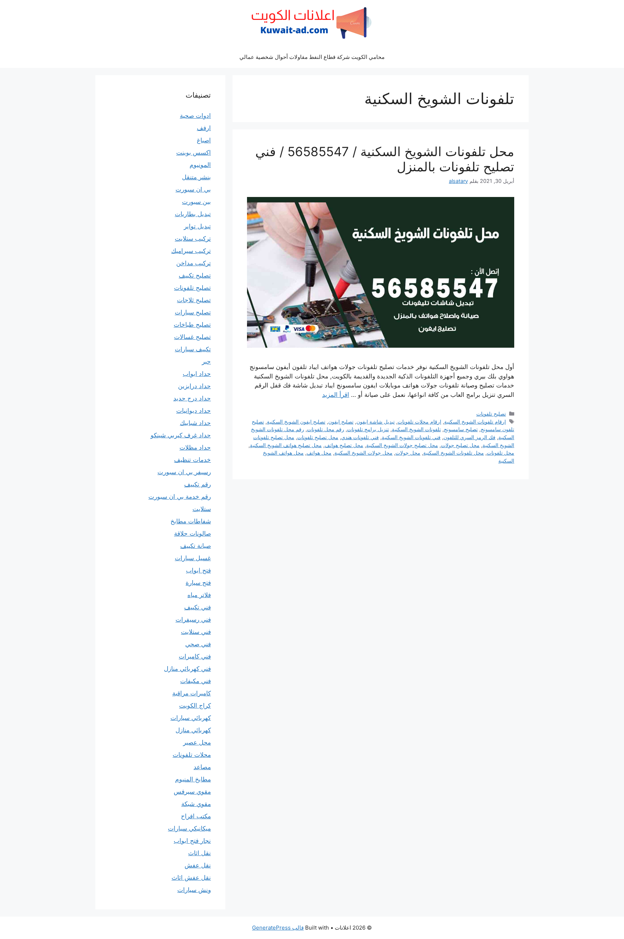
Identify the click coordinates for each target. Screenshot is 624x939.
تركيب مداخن (193, 263)
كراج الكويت (195, 705)
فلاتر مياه (199, 595)
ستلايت (201, 509)
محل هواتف (319, 453)
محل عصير (197, 742)
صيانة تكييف (195, 545)
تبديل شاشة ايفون (375, 422)
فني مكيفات (195, 681)
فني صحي (198, 644)
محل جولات (407, 453)
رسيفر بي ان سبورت (184, 472)
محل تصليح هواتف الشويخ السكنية (286, 445)
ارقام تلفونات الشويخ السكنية (475, 422)
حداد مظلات (195, 447)
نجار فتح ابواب (192, 840)
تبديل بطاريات (193, 214)
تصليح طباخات (192, 324)
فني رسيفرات (193, 619)
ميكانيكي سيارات (189, 828)
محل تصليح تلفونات (317, 437)
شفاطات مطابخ (190, 521)
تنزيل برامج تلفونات (368, 429)
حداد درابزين (194, 386)
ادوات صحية (195, 115)
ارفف (204, 128)
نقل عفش (198, 865)
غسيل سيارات (193, 558)
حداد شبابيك (195, 422)
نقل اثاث (199, 853)
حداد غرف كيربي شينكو (181, 435)
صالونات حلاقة (192, 533)
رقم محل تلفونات (325, 429)
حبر (206, 361)
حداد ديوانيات (193, 410)
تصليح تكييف (195, 275)
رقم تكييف (197, 484)
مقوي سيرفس (192, 791)
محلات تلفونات (192, 754)
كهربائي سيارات (190, 717)
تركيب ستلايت (193, 238)
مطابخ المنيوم (193, 779)
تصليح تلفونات (491, 414)
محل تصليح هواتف (344, 445)
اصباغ (204, 140)
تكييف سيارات (193, 349)
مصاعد (202, 767)
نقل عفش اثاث (191, 877)
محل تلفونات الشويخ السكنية (453, 453)
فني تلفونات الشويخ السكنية (411, 437)
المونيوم (200, 164)
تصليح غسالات (192, 336)
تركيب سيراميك (191, 250)
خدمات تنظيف (192, 459)
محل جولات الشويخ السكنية (363, 453)
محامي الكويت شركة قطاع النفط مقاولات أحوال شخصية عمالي (312, 56)
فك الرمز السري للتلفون (469, 437)
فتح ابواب (198, 570)
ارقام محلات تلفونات (419, 422)
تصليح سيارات (193, 312)
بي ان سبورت (193, 189)
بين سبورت (196, 201)
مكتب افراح (196, 816)
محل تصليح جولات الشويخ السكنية (402, 445)
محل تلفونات (500, 453)
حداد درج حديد (192, 398)
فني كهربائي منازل (187, 668)
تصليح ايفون (341, 422)
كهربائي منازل (193, 730)
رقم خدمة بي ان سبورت (179, 496)
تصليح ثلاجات (194, 300)
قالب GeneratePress (278, 927)
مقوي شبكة (196, 803)
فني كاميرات (195, 656)
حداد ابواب (197, 373)
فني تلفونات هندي (360, 437)
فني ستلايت (196, 631)
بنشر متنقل (196, 177)
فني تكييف (197, 607)
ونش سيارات (194, 889)
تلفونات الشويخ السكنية (416, 429)
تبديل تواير (197, 226)
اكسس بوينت (193, 152)
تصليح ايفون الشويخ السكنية (296, 422)
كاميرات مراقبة (191, 693)
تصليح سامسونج (461, 429)
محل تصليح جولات (460, 445)
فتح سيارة (198, 582)
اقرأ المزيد (335, 394)
